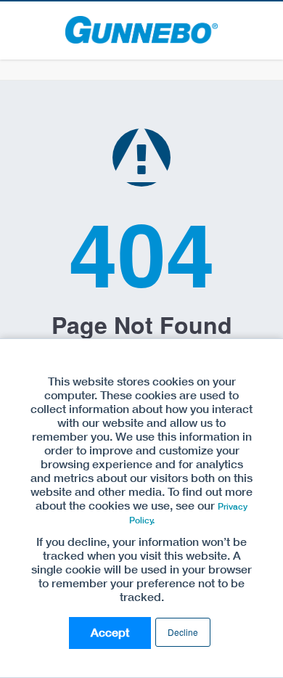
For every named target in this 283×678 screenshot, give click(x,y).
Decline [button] (183, 632)
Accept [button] (110, 633)
